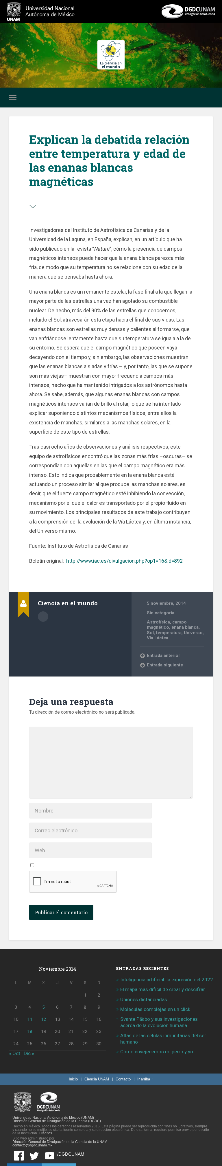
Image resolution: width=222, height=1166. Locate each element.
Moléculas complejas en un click (155, 1009)
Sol (150, 632)
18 (29, 1031)
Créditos (45, 1133)
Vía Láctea (157, 637)
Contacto (123, 1079)
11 (29, 1019)
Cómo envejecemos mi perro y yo (156, 1051)
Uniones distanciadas (143, 999)
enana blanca (185, 627)
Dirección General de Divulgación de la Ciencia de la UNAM (59, 1142)
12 (43, 1019)
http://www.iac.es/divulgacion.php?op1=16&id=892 (124, 561)
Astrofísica (158, 622)
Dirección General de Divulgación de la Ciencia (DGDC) (56, 1121)
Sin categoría (160, 612)
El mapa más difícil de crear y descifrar (162, 989)
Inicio (73, 1079)
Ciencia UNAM (96, 1079)
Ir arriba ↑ (145, 1079)
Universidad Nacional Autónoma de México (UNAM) (53, 1118)
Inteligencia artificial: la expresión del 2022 (166, 979)
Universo (193, 632)
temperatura (169, 632)
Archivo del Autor (43, 616)
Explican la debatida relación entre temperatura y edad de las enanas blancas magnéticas (109, 160)
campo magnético (167, 624)
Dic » (29, 1053)
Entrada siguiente (165, 665)
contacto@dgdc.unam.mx (32, 1145)
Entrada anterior (163, 655)
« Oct (14, 1053)
